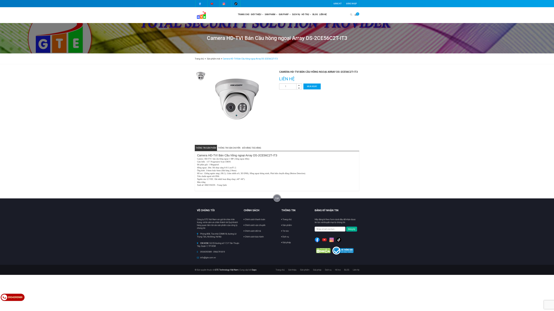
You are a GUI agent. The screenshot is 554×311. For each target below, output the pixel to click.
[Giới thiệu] (263, 14)
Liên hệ (323, 14)
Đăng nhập (351, 3)
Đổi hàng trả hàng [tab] (251, 148)
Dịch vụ (296, 14)
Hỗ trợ (305, 14)
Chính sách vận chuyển (254, 225)
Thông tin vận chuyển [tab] (229, 148)
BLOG (315, 14)
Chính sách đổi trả (252, 231)
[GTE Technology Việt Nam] (200, 15)
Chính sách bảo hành (254, 237)
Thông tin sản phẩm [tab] (206, 148)
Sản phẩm (270, 14)
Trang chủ (243, 14)
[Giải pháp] (290, 14)
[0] (355, 14)
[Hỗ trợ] (311, 14)
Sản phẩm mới (213, 59)
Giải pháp (284, 14)
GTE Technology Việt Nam (226, 270)
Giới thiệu (256, 14)
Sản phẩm (287, 225)
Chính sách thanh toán (254, 219)
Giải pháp (286, 242)
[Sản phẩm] (277, 14)
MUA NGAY (312, 86)
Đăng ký (338, 3)
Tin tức (285, 231)
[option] (201, 76)
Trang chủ (287, 219)
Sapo (254, 270)
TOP (277, 198)
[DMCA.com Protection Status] (323, 250)
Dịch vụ (285, 237)
